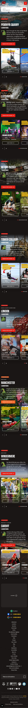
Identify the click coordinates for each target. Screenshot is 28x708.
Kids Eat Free (5, 49)
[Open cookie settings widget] (2, 705)
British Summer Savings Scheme (8, 51)
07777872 (24, 696)
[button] (14, 676)
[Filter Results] (21, 9)
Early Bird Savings (6, 52)
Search (4, 8)
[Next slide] (6, 76)
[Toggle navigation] (25, 3)
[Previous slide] (2, 76)
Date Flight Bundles (6, 268)
